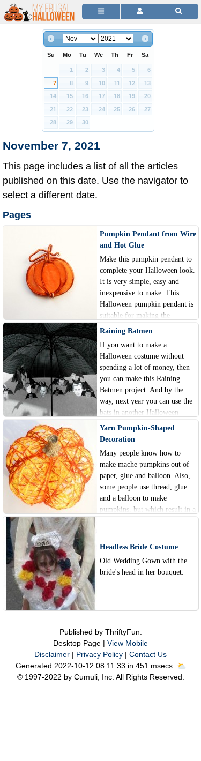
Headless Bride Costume (139, 547)
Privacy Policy (99, 654)
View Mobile (127, 643)
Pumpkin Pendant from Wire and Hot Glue (148, 239)
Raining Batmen (126, 331)
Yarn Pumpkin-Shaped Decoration (137, 433)
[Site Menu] (101, 11)
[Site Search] (178, 11)
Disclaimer (52, 654)
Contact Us (148, 654)
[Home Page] (39, 6)
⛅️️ (181, 665)
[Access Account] (140, 11)
